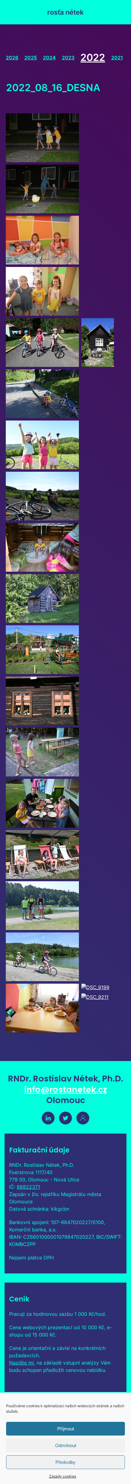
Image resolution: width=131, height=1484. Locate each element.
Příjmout (65, 1428)
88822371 (28, 1187)
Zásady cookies (62, 1476)
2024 (49, 58)
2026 (12, 58)
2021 (117, 58)
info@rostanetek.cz (65, 1089)
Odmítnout (65, 1445)
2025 (30, 58)
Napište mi (21, 1363)
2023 (68, 58)
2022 (92, 57)
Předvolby (65, 1462)
